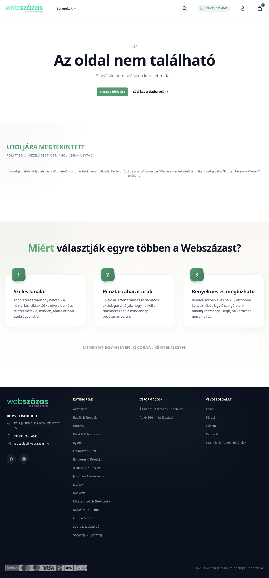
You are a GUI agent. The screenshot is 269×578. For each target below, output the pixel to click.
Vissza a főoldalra (112, 92)
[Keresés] (184, 8)
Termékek (65, 8)
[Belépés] (243, 8)
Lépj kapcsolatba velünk (152, 92)
